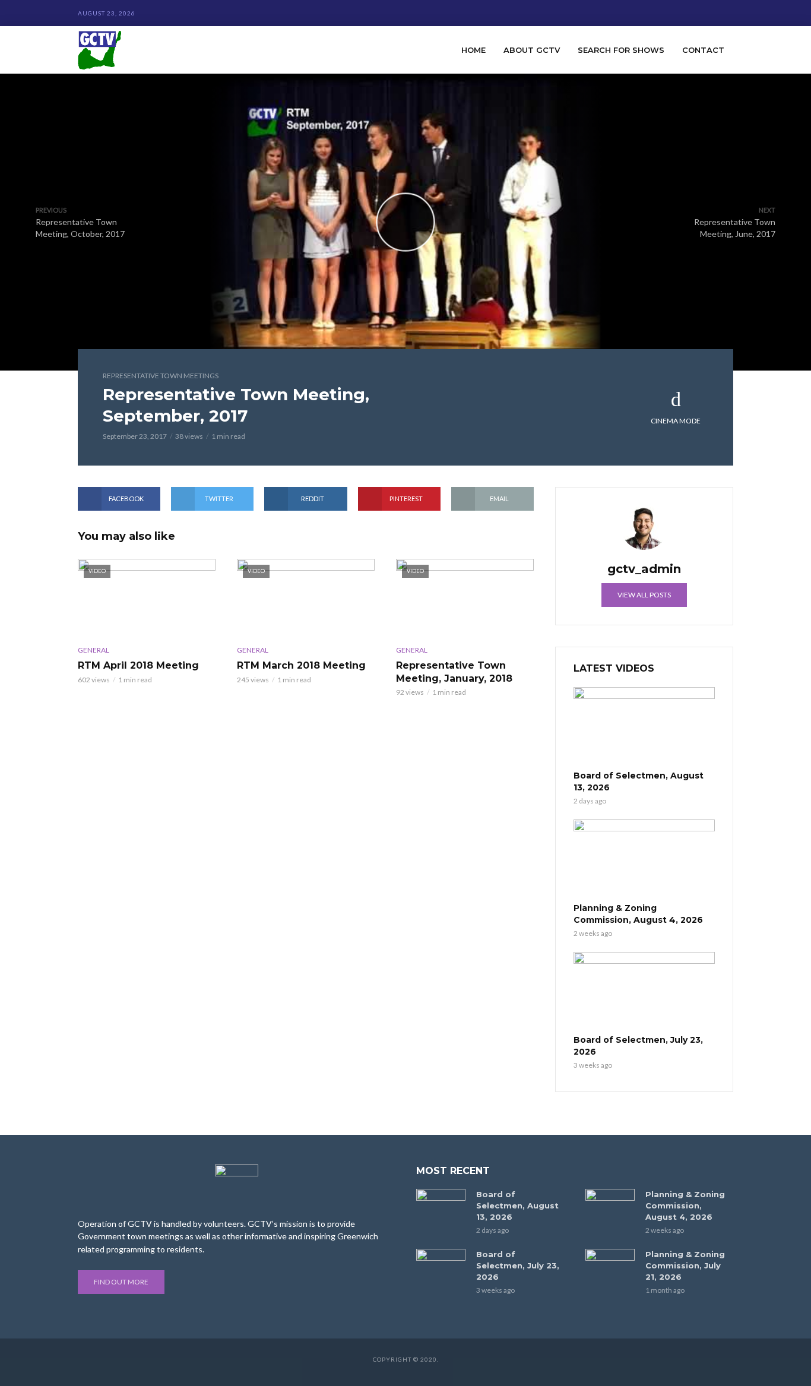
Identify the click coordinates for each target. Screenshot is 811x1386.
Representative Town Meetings (160, 375)
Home (473, 50)
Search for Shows (621, 50)
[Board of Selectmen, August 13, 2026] (644, 727)
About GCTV (531, 50)
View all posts (644, 594)
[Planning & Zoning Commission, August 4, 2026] (644, 859)
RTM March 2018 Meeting (301, 665)
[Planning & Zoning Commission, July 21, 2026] (610, 1265)
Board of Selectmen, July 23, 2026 (638, 1045)
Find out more (121, 1281)
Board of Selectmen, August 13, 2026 (639, 781)
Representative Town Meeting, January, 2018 (454, 672)
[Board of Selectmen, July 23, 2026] (644, 991)
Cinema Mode (676, 420)
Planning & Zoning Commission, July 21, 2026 (685, 1265)
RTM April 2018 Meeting (138, 665)
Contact (703, 50)
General (93, 649)
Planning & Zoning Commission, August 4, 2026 (638, 914)
